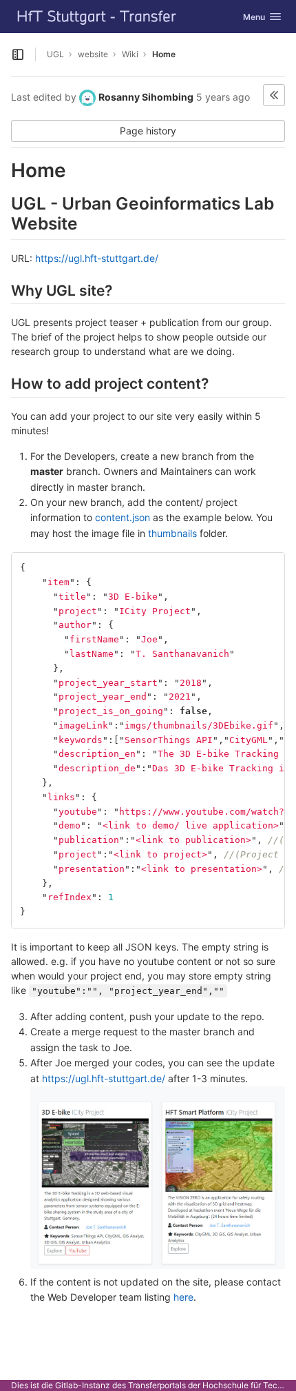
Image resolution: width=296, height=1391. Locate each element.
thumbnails (172, 533)
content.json (122, 517)
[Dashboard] (97, 16)
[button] (274, 95)
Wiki (130, 54)
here (183, 1297)
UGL (55, 54)
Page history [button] (148, 130)
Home (164, 54)
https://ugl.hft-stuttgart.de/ (96, 258)
